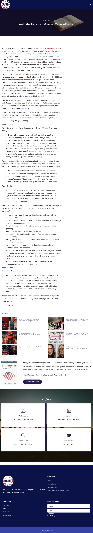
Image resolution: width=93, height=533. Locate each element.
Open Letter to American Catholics (30, 347)
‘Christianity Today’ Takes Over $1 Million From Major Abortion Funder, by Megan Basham (77, 334)
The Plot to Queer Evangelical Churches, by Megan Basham (29, 320)
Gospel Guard (23, 441)
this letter (15, 296)
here (35, 51)
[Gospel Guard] (23, 435)
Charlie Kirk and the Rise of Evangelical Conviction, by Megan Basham (30, 334)
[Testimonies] (23, 410)
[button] (90, 4)
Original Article (7, 305)
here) (42, 51)
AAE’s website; (22, 106)
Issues (68, 416)
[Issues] (69, 410)
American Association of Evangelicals (30, 80)
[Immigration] (69, 435)
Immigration (69, 441)
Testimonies (23, 416)
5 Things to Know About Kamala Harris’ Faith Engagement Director (76, 347)
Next (51, 515)
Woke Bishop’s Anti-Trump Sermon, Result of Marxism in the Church (77, 320)
